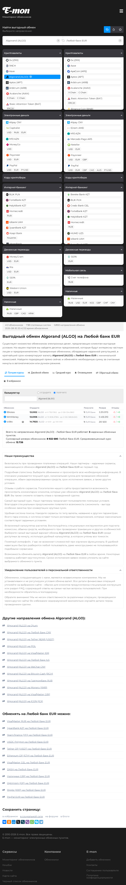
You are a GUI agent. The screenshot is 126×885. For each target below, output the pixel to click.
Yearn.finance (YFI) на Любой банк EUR (29, 734)
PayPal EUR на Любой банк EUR (26, 796)
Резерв (102, 408)
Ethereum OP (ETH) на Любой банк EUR (30, 755)
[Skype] (37, 822)
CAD (23, 313)
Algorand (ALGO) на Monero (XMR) (27, 687)
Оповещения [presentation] (85, 372)
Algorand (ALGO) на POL (21, 646)
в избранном (10, 816)
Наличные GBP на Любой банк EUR (28, 776)
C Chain (21, 98)
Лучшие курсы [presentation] (16, 372)
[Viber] (27, 822)
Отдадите (45, 393)
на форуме (51, 816)
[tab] (14, 372)
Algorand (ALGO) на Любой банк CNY (29, 632)
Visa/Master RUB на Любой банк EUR (29, 721)
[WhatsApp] (32, 822)
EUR (23, 132)
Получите (61, 393)
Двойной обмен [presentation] (40, 372)
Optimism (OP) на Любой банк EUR (28, 783)
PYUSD (24, 170)
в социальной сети (31, 816)
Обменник (9, 408)
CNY (113, 303)
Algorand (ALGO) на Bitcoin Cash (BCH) (30, 673)
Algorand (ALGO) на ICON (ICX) (25, 701)
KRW (31, 313)
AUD (99, 170)
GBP (16, 313)
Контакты (91, 865)
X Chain (11, 98)
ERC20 (10, 108)
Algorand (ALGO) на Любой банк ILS (28, 659)
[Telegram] (41, 822)
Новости (7, 870)
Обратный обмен (108, 372)
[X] (18, 822)
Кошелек (11, 238)
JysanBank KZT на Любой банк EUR (28, 728)
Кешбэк (7, 865)
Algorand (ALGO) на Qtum (22, 625)
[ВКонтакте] (4, 822)
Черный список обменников (19, 881)
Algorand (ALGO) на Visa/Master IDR (28, 653)
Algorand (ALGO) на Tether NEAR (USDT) (30, 639)
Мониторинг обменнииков (18, 859)
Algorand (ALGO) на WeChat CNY (26, 666)
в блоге (65, 816)
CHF (106, 303)
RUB (16, 132)
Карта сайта (9, 876)
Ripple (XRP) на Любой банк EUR (26, 790)
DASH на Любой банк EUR (22, 769)
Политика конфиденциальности (99, 876)
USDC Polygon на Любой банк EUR (27, 741)
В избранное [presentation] (14, 381)
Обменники (51, 859)
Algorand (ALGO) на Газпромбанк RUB (29, 680)
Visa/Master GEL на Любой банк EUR (28, 762)
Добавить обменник (98, 859)
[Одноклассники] (9, 822)
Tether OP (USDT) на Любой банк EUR (29, 748)
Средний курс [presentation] (63, 372)
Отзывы (115, 408)
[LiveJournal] (23, 822)
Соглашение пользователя (102, 870)
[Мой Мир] (14, 822)
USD (9, 132)
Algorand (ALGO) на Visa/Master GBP (28, 694)
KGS (92, 303)
